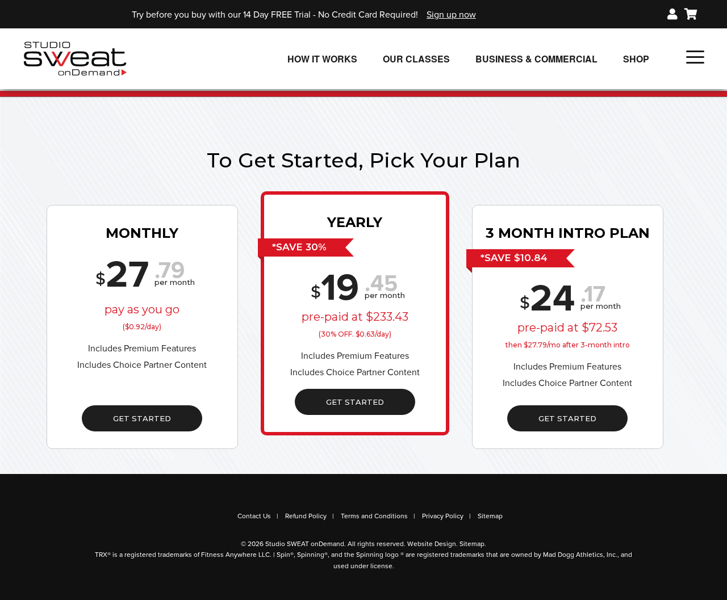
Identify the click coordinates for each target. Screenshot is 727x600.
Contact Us (254, 516)
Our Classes (416, 58)
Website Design (431, 544)
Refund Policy (306, 516)
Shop (636, 58)
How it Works (322, 58)
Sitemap (490, 516)
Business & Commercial (536, 58)
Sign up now (451, 14)
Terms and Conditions (374, 516)
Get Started (142, 418)
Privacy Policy (442, 516)
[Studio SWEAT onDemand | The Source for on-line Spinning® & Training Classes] (75, 58)
